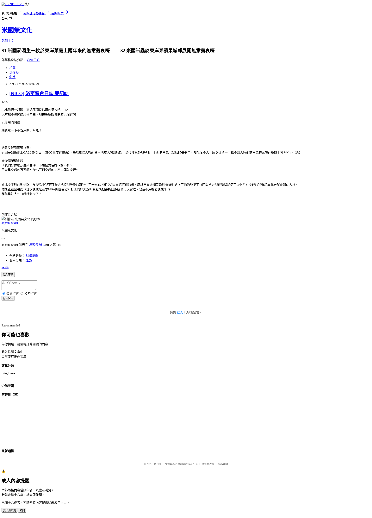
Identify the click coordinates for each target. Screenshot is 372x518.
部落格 (14, 72)
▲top (5, 267)
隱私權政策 (208, 464)
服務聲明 (223, 464)
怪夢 (29, 260)
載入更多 (8, 274)
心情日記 (33, 60)
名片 (12, 77)
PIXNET (157, 464)
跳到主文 (8, 40)
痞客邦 (33, 244)
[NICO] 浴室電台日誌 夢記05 (39, 93)
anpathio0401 (10, 222)
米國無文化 (17, 30)
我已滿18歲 (9, 510)
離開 (22, 510)
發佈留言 (8, 298)
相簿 (12, 67)
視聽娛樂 (32, 255)
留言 (42, 244)
